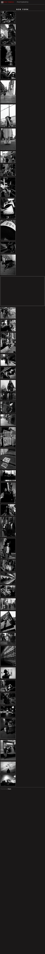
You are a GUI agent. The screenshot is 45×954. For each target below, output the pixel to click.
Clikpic (9, 789)
